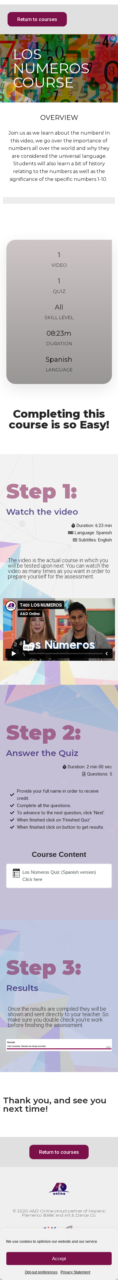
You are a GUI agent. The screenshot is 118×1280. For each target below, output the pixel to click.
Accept (59, 1258)
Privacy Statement (75, 1272)
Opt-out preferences (41, 1272)
